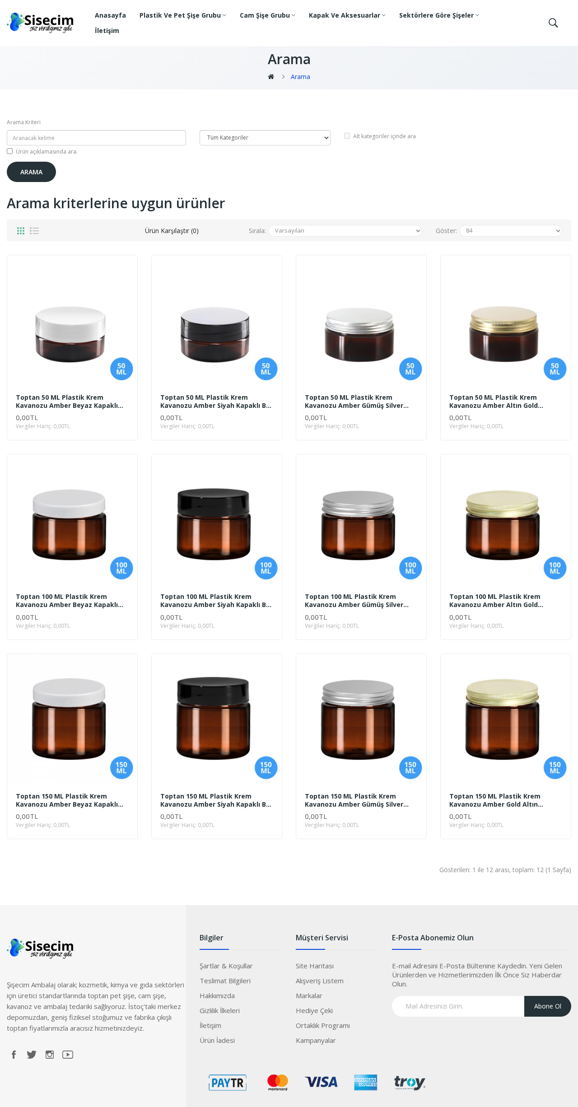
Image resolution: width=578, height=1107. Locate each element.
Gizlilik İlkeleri (220, 1010)
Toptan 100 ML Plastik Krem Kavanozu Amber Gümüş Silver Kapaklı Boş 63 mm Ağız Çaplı (354, 601)
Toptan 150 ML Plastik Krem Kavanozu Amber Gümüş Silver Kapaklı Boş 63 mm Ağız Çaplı (354, 800)
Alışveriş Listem (320, 980)
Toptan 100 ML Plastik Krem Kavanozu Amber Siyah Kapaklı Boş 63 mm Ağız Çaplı (216, 601)
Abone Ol (547, 1006)
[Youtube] (68, 1054)
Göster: (446, 230)
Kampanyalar (316, 1040)
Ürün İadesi (217, 1040)
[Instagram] (49, 1054)
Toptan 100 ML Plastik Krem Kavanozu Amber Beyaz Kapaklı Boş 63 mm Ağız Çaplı (67, 601)
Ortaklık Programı (323, 1025)
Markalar (309, 995)
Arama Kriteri (24, 122)
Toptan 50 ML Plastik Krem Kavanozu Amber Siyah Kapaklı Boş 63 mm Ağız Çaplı (216, 401)
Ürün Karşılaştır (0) (172, 230)
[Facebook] (13, 1054)
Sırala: (257, 230)
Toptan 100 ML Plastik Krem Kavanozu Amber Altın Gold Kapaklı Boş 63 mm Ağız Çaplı (495, 601)
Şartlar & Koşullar (226, 965)
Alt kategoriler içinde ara (384, 136)
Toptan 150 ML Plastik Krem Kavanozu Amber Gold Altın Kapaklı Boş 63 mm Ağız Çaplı (495, 800)
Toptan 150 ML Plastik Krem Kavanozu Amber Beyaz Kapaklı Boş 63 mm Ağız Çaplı (67, 800)
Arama (300, 76)
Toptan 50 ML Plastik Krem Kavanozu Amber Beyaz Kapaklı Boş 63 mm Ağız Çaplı (67, 401)
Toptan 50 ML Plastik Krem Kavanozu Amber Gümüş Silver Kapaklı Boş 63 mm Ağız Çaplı (354, 401)
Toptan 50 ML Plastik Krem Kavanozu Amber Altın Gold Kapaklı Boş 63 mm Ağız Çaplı (495, 401)
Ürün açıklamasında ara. (47, 151)
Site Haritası (315, 965)
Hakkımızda (217, 995)
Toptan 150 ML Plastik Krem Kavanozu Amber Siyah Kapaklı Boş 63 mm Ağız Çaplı (216, 800)
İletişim (210, 1025)
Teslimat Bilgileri (225, 980)
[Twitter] (31, 1054)
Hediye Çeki (314, 1010)
